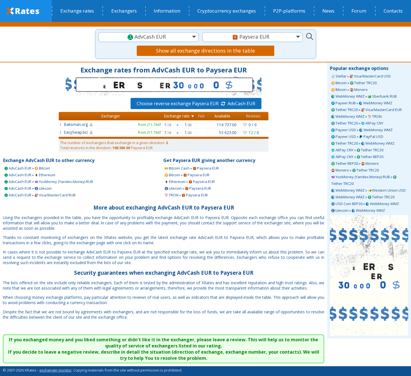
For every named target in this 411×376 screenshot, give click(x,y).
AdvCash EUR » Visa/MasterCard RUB (41, 195)
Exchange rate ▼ (179, 116)
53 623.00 (228, 132)
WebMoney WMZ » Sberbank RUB (366, 96)
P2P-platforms (289, 11)
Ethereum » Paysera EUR (191, 181)
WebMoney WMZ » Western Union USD (370, 190)
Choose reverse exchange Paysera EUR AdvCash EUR (196, 103)
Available (222, 116)
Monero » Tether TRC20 (357, 170)
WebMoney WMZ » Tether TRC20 (365, 196)
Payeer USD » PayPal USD (359, 136)
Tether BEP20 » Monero (357, 163)
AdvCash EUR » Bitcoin (29, 168)
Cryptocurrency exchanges (226, 11)
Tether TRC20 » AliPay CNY (359, 123)
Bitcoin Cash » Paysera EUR (193, 168)
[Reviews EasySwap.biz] (60, 132)
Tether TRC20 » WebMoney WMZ (365, 143)
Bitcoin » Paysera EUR (188, 174)
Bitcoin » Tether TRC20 (356, 82)
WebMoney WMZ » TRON (358, 116)
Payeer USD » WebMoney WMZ (364, 129)
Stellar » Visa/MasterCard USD (363, 76)
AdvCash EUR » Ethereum (31, 174)
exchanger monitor (55, 370)
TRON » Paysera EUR (188, 195)
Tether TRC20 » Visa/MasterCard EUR (368, 109)
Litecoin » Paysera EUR (189, 188)
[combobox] (148, 37)
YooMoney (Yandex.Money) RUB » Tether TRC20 (362, 180)
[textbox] (148, 36)
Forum (358, 11)
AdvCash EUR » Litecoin (30, 188)
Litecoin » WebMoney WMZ (360, 210)
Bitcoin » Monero (351, 89)
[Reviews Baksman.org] (60, 124)
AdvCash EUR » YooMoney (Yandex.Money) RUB (50, 181)
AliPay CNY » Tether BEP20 (359, 156)
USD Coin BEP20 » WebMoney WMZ (367, 203)
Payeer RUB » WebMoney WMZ (363, 102)
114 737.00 (227, 124)
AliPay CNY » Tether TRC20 (359, 149)
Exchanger (110, 116)
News (328, 11)
